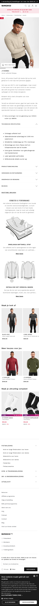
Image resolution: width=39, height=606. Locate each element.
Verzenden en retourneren (12, 173)
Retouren (4, 492)
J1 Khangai (27, 377)
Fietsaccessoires (8, 466)
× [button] (37, 576)
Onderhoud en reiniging (10, 179)
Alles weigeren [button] (10, 602)
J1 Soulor (5, 377)
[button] (19, 595)
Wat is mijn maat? (10, 64)
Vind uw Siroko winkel (9, 526)
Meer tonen (19, 253)
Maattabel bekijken (9, 192)
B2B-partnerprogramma (9, 504)
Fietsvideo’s (7, 538)
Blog (3, 522)
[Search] (25, 5)
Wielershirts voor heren (10, 456)
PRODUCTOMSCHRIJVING (10, 166)
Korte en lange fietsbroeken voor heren (15, 449)
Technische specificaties (11, 124)
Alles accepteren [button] (28, 602)
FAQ (3, 511)
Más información (6, 593)
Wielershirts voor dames (11, 459)
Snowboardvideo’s (9, 546)
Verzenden (30, 569)
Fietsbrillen (6, 463)
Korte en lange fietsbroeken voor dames (16, 453)
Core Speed (28, 334)
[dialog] (19, 590)
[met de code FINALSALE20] (20, 12)
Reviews (4, 186)
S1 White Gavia (7, 418)
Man (13, 569)
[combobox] (34, 576)
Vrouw (6, 569)
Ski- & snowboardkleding (13, 476)
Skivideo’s (6, 542)
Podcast (4, 515)
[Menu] (35, 5)
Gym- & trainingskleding (12, 471)
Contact (4, 519)
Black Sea (6, 334)
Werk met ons (6, 507)
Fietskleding (7, 446)
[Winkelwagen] (29, 6)
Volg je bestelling (7, 500)
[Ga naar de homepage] (6, 5)
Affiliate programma (8, 496)
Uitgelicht (6, 482)
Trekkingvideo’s (8, 549)
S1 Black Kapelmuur (31, 418)
